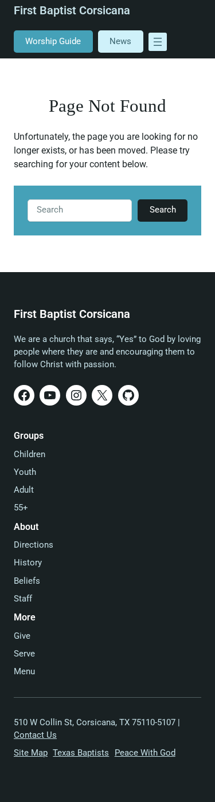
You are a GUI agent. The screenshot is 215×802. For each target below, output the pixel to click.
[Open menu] (157, 42)
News (120, 41)
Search (163, 210)
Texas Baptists (81, 753)
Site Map (31, 753)
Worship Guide (53, 41)
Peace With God (145, 753)
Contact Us (35, 735)
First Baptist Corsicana (72, 10)
